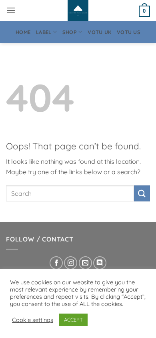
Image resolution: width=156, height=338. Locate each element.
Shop (69, 32)
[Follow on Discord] (99, 263)
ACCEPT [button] (73, 319)
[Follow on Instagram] (70, 263)
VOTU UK (99, 32)
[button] (11, 10)
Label (43, 32)
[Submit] (142, 193)
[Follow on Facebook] (56, 263)
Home (23, 32)
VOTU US (128, 32)
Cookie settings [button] (32, 320)
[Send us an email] (85, 263)
